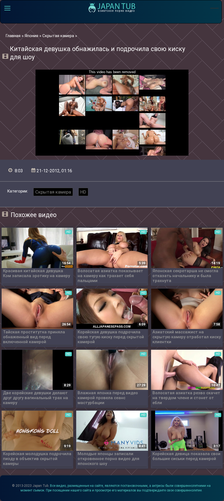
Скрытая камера (53, 192)
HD (83, 192)
